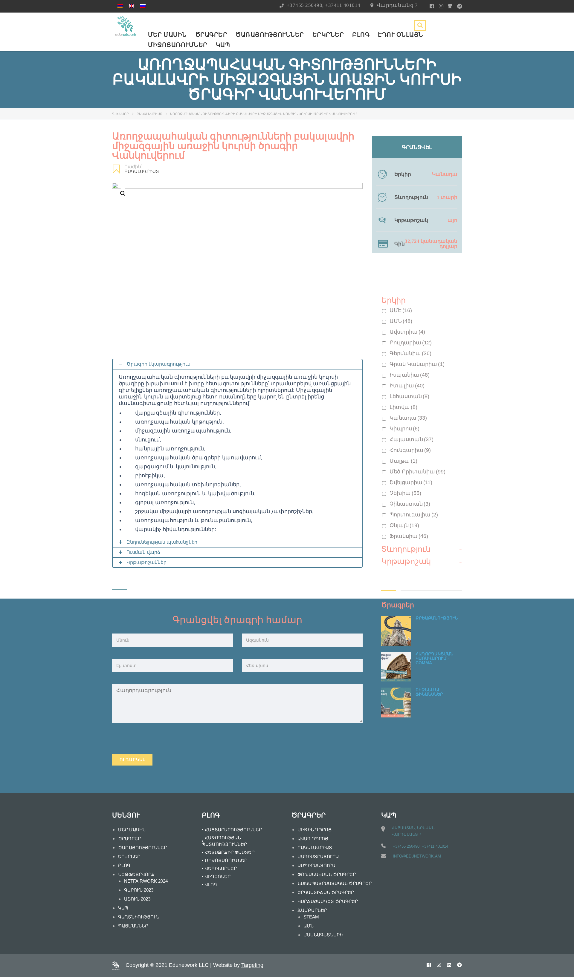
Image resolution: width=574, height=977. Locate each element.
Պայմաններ (133, 925)
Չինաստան (410, 504)
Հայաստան (411, 439)
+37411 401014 (343, 5)
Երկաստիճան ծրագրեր (325, 892)
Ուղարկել (132, 759)
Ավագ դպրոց (312, 838)
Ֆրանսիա (409, 536)
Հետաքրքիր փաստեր (229, 852)
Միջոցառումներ (177, 45)
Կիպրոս (404, 429)
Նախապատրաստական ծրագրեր (334, 883)
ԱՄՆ (401, 321)
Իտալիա (407, 386)
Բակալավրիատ (149, 114)
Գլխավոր (120, 114)
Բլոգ (361, 34)
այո (452, 220)
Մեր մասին (167, 34)
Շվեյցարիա (411, 482)
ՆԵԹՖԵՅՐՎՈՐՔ (136, 874)
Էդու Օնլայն (400, 34)
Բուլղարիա (411, 343)
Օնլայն (404, 525)
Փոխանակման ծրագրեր (326, 874)
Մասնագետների (323, 934)
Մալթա (403, 461)
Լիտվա (403, 407)
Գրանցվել (417, 147)
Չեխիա (405, 493)
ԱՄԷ (401, 310)
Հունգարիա (410, 450)
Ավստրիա (407, 332)
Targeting (252, 965)
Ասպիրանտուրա (316, 865)
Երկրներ (328, 34)
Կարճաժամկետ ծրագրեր (327, 901)
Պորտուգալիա (414, 515)
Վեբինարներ (221, 868)
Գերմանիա (410, 353)
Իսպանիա (410, 375)
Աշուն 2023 (137, 898)
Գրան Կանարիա (417, 364)
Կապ (223, 45)
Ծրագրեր (211, 34)
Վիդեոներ (217, 876)
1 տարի (447, 197)
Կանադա (444, 174)
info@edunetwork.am (417, 856)
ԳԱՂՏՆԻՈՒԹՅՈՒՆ (138, 916)
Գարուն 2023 (138, 889)
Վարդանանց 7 (397, 5)
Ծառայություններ (270, 34)
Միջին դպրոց (314, 829)
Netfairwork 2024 (146, 881)
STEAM (311, 916)
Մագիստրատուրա (318, 856)
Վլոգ (211, 884)
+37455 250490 (305, 5)
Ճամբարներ (312, 910)
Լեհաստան (409, 396)
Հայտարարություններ (233, 829)
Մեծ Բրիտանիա (417, 472)
